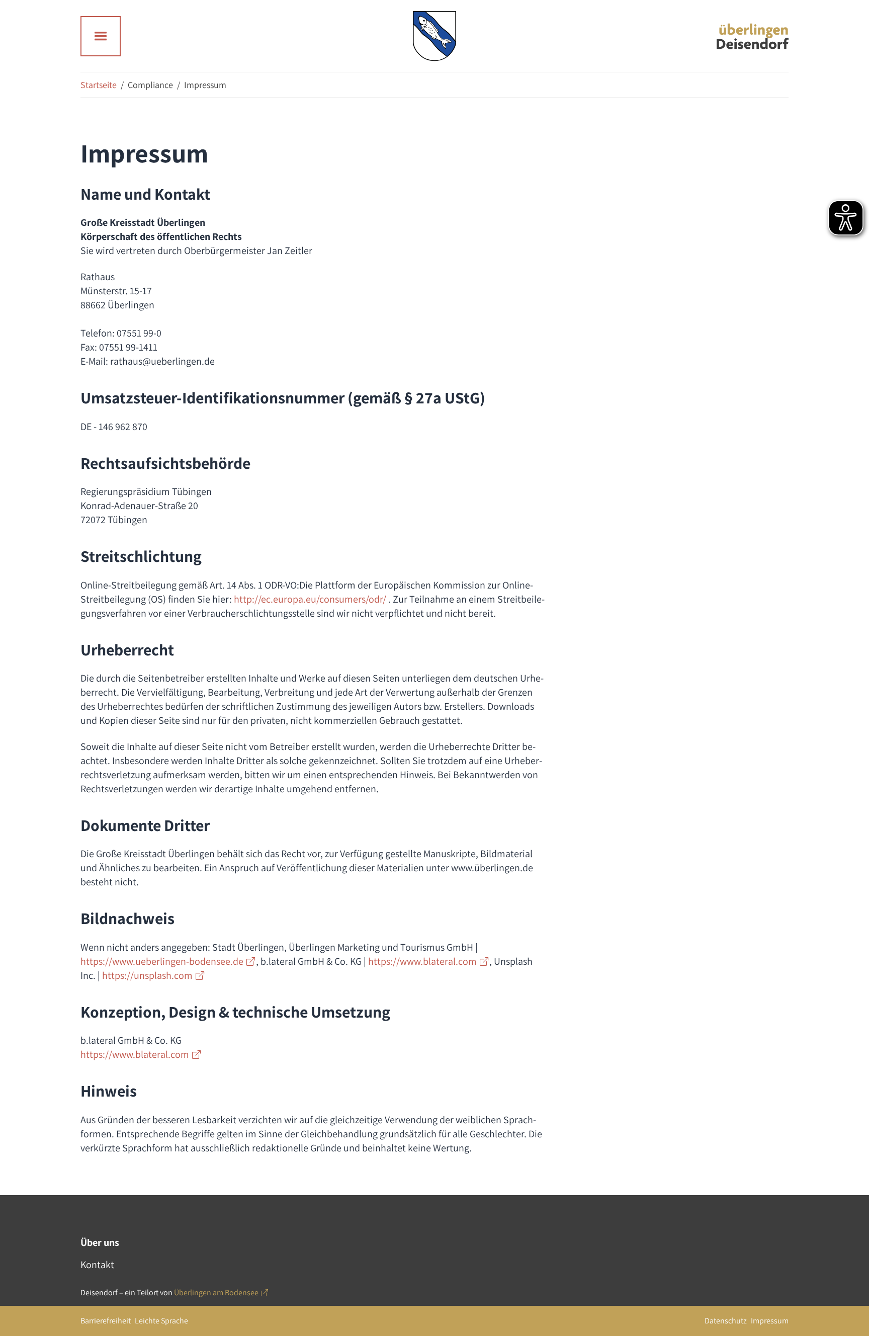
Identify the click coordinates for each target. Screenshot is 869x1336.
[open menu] (100, 36)
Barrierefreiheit (105, 1321)
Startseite (98, 85)
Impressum (770, 1321)
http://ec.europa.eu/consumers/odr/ (310, 599)
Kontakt (97, 1264)
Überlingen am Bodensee (216, 1293)
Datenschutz (726, 1321)
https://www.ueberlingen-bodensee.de (161, 961)
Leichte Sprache (161, 1321)
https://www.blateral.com (422, 961)
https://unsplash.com (147, 975)
